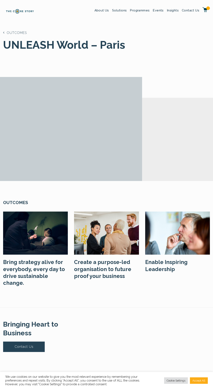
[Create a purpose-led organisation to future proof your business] (106, 232)
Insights (173, 10)
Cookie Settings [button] (176, 380)
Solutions (119, 10)
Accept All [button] (198, 380)
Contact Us (190, 10)
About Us (101, 10)
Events (158, 10)
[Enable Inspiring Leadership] (177, 232)
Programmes (140, 10)
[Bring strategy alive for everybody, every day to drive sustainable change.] (35, 232)
